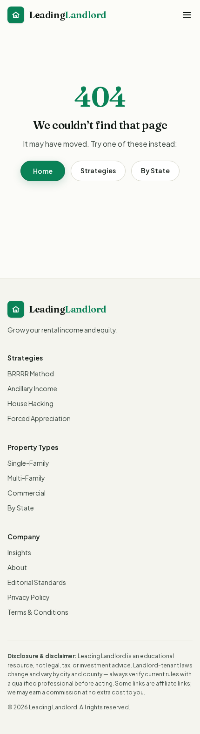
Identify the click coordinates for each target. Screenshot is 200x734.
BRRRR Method (30, 373)
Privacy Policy (28, 597)
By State (155, 170)
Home (43, 171)
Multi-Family (26, 478)
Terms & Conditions (37, 612)
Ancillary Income (32, 388)
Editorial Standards (36, 582)
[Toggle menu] (187, 14)
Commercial (26, 493)
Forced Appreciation (39, 418)
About (17, 567)
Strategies (98, 170)
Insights (19, 552)
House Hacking (30, 403)
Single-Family (28, 463)
